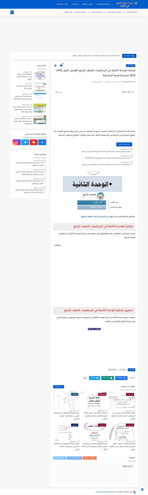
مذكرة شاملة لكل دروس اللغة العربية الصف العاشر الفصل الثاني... (95, 416)
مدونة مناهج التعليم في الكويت (105, 492)
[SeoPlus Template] (134, 492)
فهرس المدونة (87, 4)
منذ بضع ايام (26, 72)
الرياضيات (131, 65)
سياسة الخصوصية (103, 4)
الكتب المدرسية (62, 4)
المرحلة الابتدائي (96, 12)
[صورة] (40, 75)
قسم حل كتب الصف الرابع (93, 217)
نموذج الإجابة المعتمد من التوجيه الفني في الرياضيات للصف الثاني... (66, 447)
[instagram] (17, 142)
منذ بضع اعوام (125, 149)
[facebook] (42, 142)
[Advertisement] (74, 34)
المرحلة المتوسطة (114, 12)
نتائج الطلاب (67, 12)
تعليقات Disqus (60, 458)
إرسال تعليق (127, 466)
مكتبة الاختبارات (80, 12)
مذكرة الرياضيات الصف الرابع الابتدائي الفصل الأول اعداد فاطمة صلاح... (122, 447)
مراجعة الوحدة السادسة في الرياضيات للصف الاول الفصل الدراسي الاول (106, 165)
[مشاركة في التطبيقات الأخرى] (85, 378)
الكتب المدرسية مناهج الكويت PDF (24, 87)
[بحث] (12, 12)
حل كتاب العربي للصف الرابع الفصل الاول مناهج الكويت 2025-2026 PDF (22, 109)
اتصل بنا (75, 4)
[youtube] (34, 142)
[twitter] (25, 142)
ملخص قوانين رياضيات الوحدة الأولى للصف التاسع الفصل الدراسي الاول (106, 151)
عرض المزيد (58, 386)
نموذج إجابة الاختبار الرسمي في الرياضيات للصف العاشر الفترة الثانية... (123, 416)
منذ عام (28, 83)
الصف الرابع (112, 369)
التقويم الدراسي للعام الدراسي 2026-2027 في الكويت (24, 77)
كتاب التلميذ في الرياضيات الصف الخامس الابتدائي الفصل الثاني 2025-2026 (29, 173)
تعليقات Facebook (74, 458)
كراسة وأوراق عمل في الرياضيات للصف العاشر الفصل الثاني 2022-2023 (94, 447)
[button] (121, 378)
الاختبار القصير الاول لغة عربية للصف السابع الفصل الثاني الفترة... (95, 56)
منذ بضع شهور (130, 410)
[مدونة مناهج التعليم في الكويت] (126, 4)
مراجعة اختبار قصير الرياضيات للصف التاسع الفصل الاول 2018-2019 (107, 158)
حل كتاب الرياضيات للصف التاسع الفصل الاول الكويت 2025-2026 (22, 121)
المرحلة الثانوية (132, 12)
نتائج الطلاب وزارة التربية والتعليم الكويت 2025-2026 (23, 98)
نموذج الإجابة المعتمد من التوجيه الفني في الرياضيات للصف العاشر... (66, 416)
